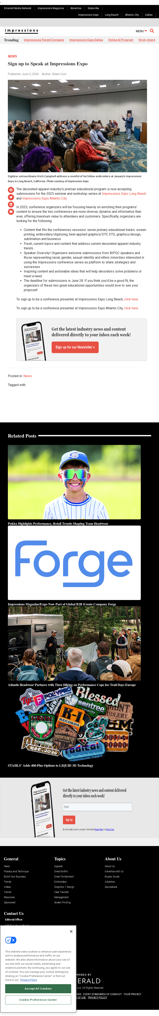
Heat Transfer (61, 892)
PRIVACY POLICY (97, 997)
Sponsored (9, 902)
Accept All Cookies (38, 988)
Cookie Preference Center (38, 999)
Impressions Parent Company (44, 40)
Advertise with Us (114, 871)
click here (131, 299)
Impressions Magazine (51, 8)
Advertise (75, 8)
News (12, 56)
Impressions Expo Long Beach (124, 194)
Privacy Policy (28, 979)
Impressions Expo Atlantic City (44, 198)
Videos (7, 887)
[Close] (71, 931)
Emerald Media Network (17, 8)
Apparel (58, 866)
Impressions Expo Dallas (86, 40)
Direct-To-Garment (64, 876)
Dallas (149, 15)
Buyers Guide (112, 876)
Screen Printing (62, 902)
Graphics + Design (64, 887)
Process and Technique (16, 871)
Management (61, 897)
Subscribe (93, 8)
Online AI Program (120, 40)
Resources (9, 897)
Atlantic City (132, 15)
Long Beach (112, 15)
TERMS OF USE (77, 997)
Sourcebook (111, 887)
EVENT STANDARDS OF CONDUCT (102, 994)
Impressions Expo (88, 15)
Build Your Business (15, 876)
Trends (7, 882)
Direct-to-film (61, 871)
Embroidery (60, 882)
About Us (110, 866)
